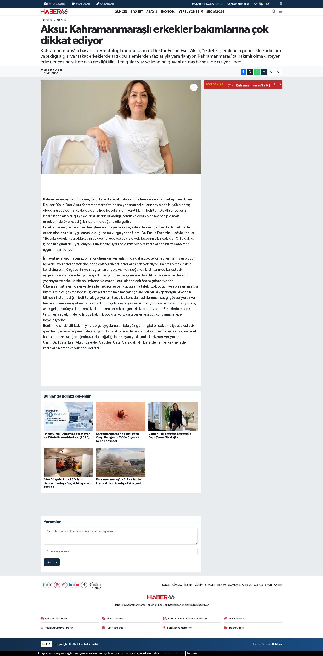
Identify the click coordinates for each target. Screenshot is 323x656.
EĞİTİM (199, 584)
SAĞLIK (61, 20)
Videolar (83, 3)
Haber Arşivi (236, 627)
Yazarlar (107, 3)
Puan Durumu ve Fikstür (59, 627)
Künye (166, 584)
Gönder (51, 562)
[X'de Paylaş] (250, 72)
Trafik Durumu (237, 618)
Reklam (221, 584)
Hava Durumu (115, 618)
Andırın (278, 584)
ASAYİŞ (151, 11)
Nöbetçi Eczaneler (56, 618)
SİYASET (137, 11)
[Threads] (91, 585)
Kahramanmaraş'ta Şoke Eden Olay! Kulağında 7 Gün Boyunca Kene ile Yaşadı (117, 437)
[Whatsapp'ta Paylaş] (257, 72)
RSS (48, 644)
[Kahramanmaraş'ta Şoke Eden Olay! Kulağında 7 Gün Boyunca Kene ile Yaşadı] (120, 416)
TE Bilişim (277, 644)
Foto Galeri (56, 3)
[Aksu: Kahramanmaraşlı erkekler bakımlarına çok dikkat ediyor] (121, 127)
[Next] (97, 585)
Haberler (46, 20)
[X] (50, 585)
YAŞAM (258, 584)
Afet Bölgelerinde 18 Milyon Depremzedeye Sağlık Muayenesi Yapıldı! (67, 483)
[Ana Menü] (280, 11)
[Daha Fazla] (264, 72)
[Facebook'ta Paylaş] (243, 72)
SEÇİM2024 (215, 11)
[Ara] (273, 11)
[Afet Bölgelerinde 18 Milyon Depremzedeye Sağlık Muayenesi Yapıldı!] (68, 462)
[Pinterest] (57, 585)
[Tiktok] (84, 585)
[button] (275, 84)
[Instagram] (64, 585)
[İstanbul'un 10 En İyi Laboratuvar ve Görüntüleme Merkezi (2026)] (68, 416)
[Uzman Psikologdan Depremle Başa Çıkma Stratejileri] (173, 416)
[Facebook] (44, 585)
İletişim (188, 584)
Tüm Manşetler (115, 627)
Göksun (247, 584)
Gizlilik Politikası (174, 653)
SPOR (268, 584)
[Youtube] (77, 585)
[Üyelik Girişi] (279, 4)
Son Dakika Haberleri (179, 627)
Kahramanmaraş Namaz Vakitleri (187, 618)
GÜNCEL (121, 11)
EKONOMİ (168, 11)
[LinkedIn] (70, 585)
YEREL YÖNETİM (191, 11)
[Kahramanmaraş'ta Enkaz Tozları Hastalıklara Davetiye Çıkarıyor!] (120, 462)
